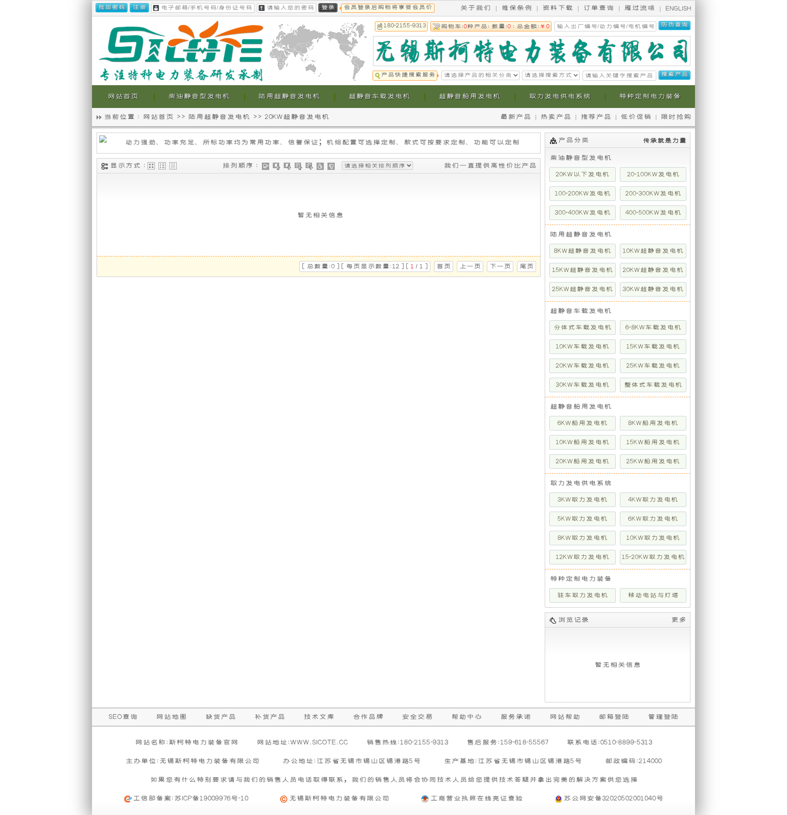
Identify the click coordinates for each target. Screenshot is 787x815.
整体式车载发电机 (653, 385)
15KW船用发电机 (653, 442)
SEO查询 (123, 717)
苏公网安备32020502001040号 (613, 798)
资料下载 (557, 8)
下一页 (500, 266)
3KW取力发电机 (582, 499)
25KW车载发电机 (653, 365)
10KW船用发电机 (582, 442)
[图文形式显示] (162, 165)
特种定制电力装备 (581, 579)
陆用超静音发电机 (219, 117)
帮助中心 (466, 717)
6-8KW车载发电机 (653, 327)
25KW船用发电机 (653, 461)
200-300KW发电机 (653, 193)
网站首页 (158, 117)
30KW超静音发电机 (653, 289)
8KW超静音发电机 (582, 251)
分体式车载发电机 (582, 327)
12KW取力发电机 (582, 557)
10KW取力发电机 (653, 538)
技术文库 (318, 717)
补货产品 (269, 717)
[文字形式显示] (173, 165)
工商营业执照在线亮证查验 (476, 798)
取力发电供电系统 (581, 483)
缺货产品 (220, 717)
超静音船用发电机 (581, 406)
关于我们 (475, 8)
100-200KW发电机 (583, 193)
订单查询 (598, 8)
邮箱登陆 (613, 717)
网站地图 (171, 717)
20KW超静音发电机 (297, 117)
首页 (443, 266)
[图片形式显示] (151, 165)
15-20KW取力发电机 (653, 557)
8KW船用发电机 (653, 423)
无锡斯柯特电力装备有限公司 (339, 798)
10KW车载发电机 (582, 346)
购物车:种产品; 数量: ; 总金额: (495, 26)
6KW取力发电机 (653, 519)
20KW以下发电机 (582, 174)
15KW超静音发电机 (582, 270)
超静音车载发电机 (581, 311)
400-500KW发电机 (653, 212)
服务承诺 (515, 717)
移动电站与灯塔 (653, 595)
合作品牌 (368, 717)
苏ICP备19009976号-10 (211, 798)
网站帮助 (564, 717)
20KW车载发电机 (582, 365)
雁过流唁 (639, 8)
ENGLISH (678, 8)
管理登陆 (663, 717)
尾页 (526, 266)
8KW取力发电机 (582, 538)
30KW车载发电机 (582, 385)
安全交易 (417, 717)
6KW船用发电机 (582, 423)
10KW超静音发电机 (653, 251)
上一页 (470, 266)
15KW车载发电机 (653, 346)
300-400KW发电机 (583, 212)
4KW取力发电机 (653, 499)
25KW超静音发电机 (582, 289)
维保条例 (516, 8)
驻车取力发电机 (582, 595)
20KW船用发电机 (582, 461)
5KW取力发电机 (582, 519)
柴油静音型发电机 (581, 158)
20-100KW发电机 (653, 174)
